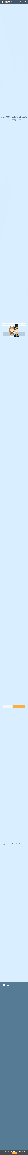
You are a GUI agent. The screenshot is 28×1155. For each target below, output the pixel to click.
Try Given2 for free (19, 706)
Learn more (7, 706)
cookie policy (22, 1151)
